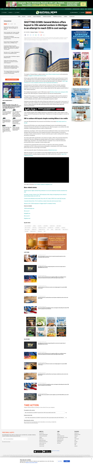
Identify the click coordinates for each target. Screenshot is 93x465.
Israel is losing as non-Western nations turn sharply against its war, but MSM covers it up (52, 288)
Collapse (28, 19)
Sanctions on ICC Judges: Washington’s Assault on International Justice (12, 53)
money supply (39, 39)
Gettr (75, 440)
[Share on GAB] (36, 35)
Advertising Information (43, 441)
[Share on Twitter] (30, 35)
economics (36, 38)
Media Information (42, 440)
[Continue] (26, 439)
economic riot (30, 38)
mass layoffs (29, 39)
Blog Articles (59, 441)
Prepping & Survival (57, 16)
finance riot (50, 38)
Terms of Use (41, 446)
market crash (58, 229)
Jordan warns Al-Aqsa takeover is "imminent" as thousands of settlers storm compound (11, 61)
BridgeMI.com (27, 213)
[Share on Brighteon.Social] (25, 35)
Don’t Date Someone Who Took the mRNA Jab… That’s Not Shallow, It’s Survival (11, 28)
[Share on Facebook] (28, 35)
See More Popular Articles (12, 79)
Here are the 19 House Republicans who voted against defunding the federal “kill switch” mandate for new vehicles (53, 308)
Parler (75, 437)
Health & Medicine (37, 16)
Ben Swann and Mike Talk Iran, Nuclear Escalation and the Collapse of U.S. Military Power (7, 113)
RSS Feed (58, 443)
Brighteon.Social (77, 434)
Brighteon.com (49, 184)
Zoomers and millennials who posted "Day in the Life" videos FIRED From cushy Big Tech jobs (45, 198)
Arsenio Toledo (34, 32)
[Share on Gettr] (41, 35)
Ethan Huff (44, 265)
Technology (71, 16)
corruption (47, 37)
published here (38, 456)
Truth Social (76, 438)
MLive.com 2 (27, 216)
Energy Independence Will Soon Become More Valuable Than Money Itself (7, 121)
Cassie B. (44, 296)
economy (40, 38)
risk (47, 39)
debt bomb (51, 37)
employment (44, 38)
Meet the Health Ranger (43, 434)
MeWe (75, 443)
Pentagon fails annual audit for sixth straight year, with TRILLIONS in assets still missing (53, 395)
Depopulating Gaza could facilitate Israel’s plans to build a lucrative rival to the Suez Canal (53, 298)
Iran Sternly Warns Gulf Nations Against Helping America (12, 57)
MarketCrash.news (53, 150)
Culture (29, 16)
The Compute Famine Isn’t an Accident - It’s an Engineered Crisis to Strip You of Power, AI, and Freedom (11, 72)
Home (19, 16)
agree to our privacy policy (31, 462)
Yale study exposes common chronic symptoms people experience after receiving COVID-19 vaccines (52, 257)
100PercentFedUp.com (29, 208)
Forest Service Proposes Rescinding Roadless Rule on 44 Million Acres (11, 42)
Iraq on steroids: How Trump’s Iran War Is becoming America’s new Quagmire (11, 33)
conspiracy (42, 37)
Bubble (34, 37)
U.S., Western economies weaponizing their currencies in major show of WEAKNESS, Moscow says (51, 267)
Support (40, 437)
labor (62, 38)
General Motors (56, 38)
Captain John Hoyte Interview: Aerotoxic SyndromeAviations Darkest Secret (16, 129)
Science (65, 16)
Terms (31, 455)
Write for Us (41, 438)
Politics (23, 16)
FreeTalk (75, 441)
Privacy (28, 455)
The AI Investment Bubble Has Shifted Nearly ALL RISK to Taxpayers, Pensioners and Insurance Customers (17, 121)
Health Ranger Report (7, 100)
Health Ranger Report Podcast (62, 437)
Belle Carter (44, 275)
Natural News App (60, 438)
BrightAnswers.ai (60, 440)
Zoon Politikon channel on (40, 184)
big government (29, 37)
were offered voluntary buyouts (53, 74)
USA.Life (75, 446)
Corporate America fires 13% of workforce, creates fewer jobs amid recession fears (42, 201)
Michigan (34, 39)
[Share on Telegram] (33, 35)
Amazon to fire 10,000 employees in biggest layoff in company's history (40, 203)
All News (58, 434)
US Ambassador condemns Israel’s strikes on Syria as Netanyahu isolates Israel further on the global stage (11, 67)
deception (62, 37)
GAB (75, 444)
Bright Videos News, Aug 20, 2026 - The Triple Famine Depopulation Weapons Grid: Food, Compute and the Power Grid (7, 129)
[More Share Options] (44, 35)
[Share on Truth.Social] (38, 35)
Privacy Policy (41, 444)
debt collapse (56, 37)
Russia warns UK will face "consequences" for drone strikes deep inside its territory (11, 37)
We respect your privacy (6, 441)
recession (44, 39)
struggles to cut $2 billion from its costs (37, 75)
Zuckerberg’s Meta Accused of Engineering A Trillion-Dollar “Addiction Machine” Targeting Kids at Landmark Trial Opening (11, 47)
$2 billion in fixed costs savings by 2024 (59, 92)
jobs (60, 38)
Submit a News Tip (42, 443)
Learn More (60, 461)
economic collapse (42, 227)
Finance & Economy (47, 16)
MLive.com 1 (27, 211)
